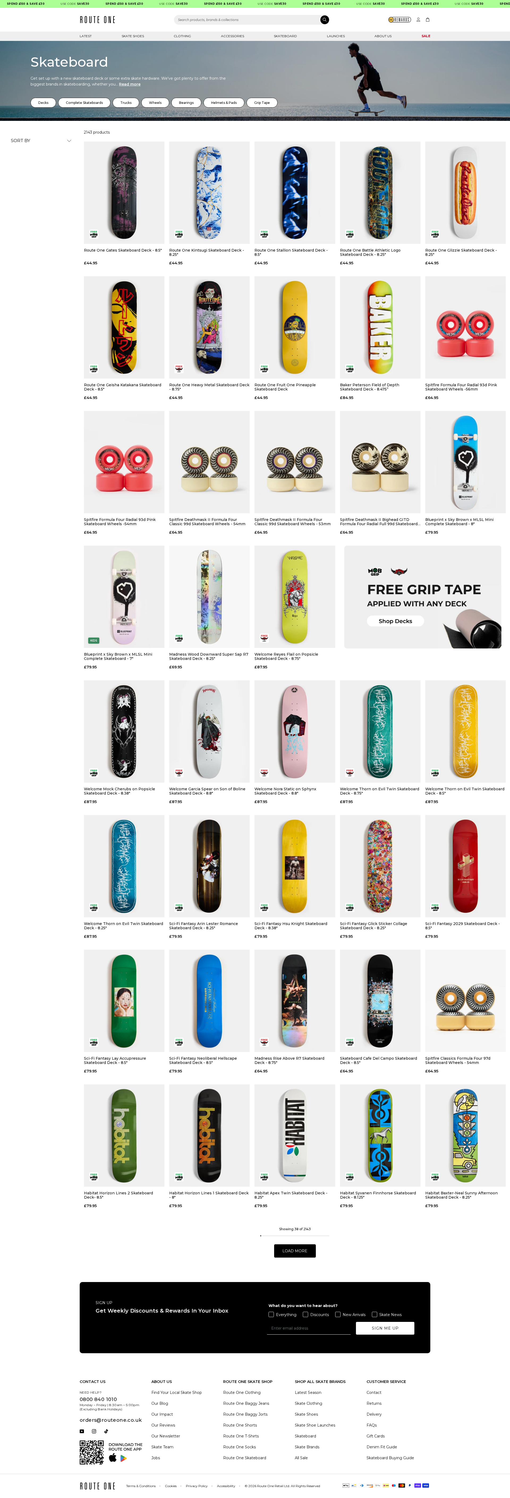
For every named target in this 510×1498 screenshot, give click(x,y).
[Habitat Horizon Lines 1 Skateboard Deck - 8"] (209, 1135)
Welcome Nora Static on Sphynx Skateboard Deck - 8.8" (285, 791)
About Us (383, 36)
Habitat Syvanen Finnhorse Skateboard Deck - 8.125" (378, 1195)
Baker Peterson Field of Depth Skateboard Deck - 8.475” (369, 387)
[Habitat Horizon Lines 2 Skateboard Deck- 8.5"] (124, 1135)
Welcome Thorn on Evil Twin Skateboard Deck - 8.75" (379, 791)
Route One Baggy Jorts (245, 1414)
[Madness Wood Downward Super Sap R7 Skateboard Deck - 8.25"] (209, 597)
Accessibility (226, 1486)
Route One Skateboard (244, 1458)
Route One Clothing (242, 1392)
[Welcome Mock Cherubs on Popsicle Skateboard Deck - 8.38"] (124, 731)
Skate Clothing (308, 1403)
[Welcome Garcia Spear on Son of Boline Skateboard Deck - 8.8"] (209, 731)
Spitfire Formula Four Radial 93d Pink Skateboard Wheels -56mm (461, 387)
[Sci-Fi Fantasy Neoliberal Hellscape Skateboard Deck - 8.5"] (209, 1001)
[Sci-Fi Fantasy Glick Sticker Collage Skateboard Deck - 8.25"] (380, 866)
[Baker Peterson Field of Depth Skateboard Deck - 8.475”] (380, 327)
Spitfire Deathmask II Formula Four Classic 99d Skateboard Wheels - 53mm (292, 521)
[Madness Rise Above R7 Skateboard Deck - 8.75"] (294, 1001)
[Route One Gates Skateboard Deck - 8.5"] (124, 193)
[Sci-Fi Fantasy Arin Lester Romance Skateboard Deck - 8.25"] (209, 866)
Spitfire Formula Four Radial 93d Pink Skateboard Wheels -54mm (120, 521)
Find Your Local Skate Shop (176, 1392)
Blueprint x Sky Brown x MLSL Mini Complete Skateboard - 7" (118, 656)
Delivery (374, 1414)
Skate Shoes (133, 36)
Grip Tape (262, 103)
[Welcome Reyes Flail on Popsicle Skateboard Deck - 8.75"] (294, 597)
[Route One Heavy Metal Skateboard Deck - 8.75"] (209, 327)
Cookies (171, 1486)
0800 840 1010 (98, 1399)
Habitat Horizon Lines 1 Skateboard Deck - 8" (209, 1195)
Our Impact (162, 1414)
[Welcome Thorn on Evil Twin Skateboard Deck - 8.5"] (465, 731)
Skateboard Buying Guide (390, 1458)
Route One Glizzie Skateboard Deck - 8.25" (461, 252)
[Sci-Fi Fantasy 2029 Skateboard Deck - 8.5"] (465, 866)
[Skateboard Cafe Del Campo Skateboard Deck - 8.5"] (380, 1001)
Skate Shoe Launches (315, 1425)
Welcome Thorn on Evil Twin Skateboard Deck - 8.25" (123, 926)
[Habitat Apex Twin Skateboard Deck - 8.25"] (294, 1135)
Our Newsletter (165, 1436)
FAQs (372, 1425)
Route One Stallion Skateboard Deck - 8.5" (291, 252)
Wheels (155, 103)
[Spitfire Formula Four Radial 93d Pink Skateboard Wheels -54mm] (124, 462)
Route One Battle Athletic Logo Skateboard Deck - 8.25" (370, 252)
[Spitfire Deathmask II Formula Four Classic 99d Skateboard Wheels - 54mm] (209, 462)
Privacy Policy (197, 1486)
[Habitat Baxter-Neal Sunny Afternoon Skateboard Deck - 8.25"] (465, 1135)
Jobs (155, 1458)
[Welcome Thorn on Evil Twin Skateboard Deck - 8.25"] (124, 866)
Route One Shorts (240, 1425)
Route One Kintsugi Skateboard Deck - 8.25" (206, 252)
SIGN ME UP (385, 1328)
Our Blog (159, 1403)
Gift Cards (376, 1436)
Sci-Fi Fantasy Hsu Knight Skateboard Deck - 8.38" (290, 926)
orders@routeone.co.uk (111, 1420)
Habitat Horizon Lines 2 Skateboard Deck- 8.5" (118, 1195)
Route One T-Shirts (241, 1436)
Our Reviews (163, 1425)
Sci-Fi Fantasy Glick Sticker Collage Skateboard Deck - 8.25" (373, 926)
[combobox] (252, 20)
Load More (294, 1251)
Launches (336, 36)
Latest (86, 36)
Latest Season (308, 1392)
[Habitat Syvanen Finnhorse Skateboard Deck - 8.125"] (380, 1135)
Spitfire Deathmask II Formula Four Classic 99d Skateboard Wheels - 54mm (207, 521)
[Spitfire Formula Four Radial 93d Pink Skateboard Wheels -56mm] (465, 327)
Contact (374, 1392)
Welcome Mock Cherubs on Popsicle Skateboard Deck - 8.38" (119, 791)
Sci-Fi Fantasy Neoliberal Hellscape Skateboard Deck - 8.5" (203, 1060)
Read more (130, 84)
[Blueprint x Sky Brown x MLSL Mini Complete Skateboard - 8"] (465, 462)
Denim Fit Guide (382, 1447)
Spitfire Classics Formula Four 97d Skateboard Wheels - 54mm (457, 1060)
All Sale (301, 1458)
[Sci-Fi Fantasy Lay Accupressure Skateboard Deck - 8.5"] (124, 1001)
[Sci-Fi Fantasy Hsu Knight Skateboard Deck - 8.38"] (294, 866)
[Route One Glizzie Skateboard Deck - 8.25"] (465, 193)
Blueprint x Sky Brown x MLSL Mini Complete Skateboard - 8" (459, 521)
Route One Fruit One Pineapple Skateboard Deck (285, 387)
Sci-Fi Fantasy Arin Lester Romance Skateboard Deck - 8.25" (203, 926)
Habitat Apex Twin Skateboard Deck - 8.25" (291, 1195)
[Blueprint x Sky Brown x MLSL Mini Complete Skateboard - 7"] (124, 597)
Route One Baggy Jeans (246, 1403)
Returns (374, 1403)
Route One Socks (239, 1447)
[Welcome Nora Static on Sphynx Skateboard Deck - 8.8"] (294, 731)
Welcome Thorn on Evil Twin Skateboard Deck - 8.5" (464, 791)
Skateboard (285, 36)
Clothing (182, 36)
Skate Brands (307, 1447)
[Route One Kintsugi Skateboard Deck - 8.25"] (209, 193)
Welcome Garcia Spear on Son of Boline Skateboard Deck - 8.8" (207, 791)
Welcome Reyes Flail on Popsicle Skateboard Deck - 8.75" (286, 656)
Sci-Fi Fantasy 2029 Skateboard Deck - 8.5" (462, 926)
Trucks (125, 103)
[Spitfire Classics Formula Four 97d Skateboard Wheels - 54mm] (465, 1001)
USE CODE (52, 4)
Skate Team (162, 1447)
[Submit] (324, 19)
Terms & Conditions (141, 1486)
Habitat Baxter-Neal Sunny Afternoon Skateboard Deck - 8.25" (461, 1195)
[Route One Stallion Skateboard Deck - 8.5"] (294, 193)
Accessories (232, 36)
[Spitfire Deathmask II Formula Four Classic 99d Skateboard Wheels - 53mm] (294, 462)
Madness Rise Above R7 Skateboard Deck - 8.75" (289, 1060)
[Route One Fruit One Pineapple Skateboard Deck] (294, 327)
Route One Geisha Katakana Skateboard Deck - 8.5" (122, 387)
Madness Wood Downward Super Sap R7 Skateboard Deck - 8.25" (208, 656)
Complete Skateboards (84, 103)
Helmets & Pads (224, 103)
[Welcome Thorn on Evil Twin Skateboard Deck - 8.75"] (380, 731)
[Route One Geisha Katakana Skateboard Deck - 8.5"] (124, 327)
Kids (93, 640)
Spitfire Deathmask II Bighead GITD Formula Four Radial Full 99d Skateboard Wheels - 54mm (379, 521)
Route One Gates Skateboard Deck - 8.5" (123, 250)
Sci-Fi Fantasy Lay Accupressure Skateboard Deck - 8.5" (115, 1060)
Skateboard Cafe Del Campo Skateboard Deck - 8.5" (378, 1060)
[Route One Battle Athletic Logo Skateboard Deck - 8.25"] (380, 193)
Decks (43, 103)
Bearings (186, 103)
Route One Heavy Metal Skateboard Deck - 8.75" (209, 387)
